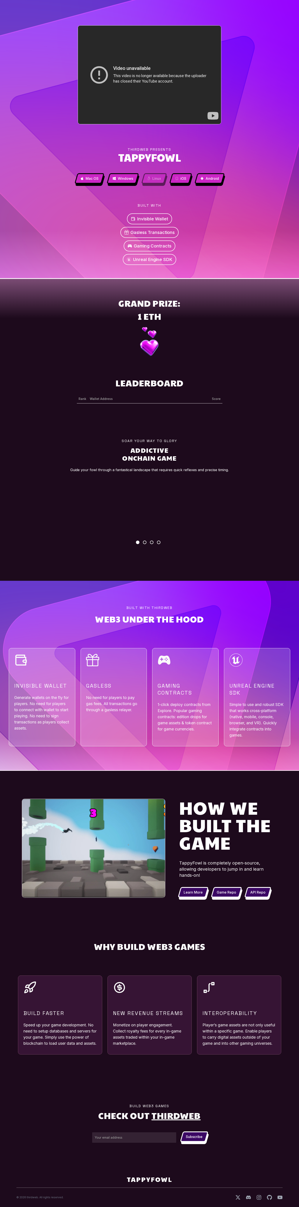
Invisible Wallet (152, 218)
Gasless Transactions (152, 232)
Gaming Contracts (152, 246)
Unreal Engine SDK (152, 259)
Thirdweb (176, 1115)
